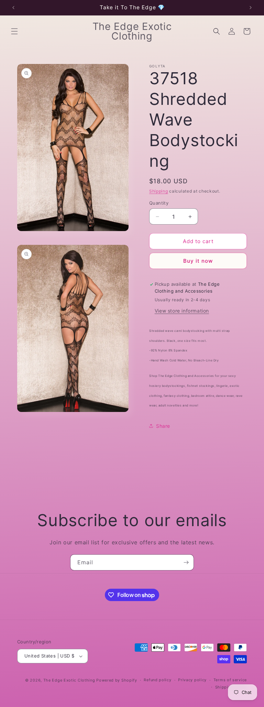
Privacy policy (192, 679)
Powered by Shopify (116, 680)
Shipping (158, 191)
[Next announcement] (250, 7)
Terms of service (230, 679)
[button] (14, 31)
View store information (182, 311)
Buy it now (198, 261)
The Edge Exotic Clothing (70, 680)
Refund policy (157, 679)
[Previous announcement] (13, 7)
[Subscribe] (186, 562)
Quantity (158, 203)
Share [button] (163, 426)
